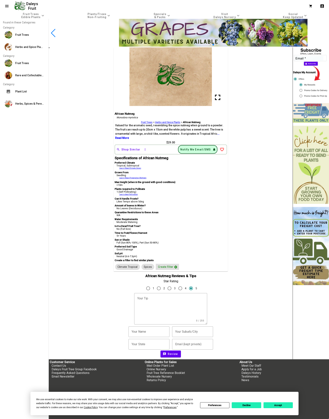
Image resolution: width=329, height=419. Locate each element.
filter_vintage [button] (175, 267)
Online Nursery (156, 369)
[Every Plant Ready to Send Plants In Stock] (311, 165)
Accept (278, 405)
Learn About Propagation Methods (132, 178)
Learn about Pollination (128, 194)
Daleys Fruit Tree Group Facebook (74, 369)
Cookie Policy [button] (91, 407)
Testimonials (250, 376)
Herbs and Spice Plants (167, 122)
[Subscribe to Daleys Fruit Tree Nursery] (311, 73)
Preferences (214, 405)
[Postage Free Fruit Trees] (311, 113)
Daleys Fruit (32, 6)
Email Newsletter (63, 376)
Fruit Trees (147, 122)
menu (7, 6)
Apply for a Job (251, 369)
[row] (127, 267)
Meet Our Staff (251, 365)
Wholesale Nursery (159, 376)
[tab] (33, 15)
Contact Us (59, 365)
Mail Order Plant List (160, 365)
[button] (210, 44)
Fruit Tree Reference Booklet (166, 373)
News (245, 380)
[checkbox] (127, 266)
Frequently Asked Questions (70, 373)
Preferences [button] (170, 407)
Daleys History (251, 373)
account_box (322, 6)
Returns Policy (156, 380)
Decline (247, 405)
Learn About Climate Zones (130, 168)
